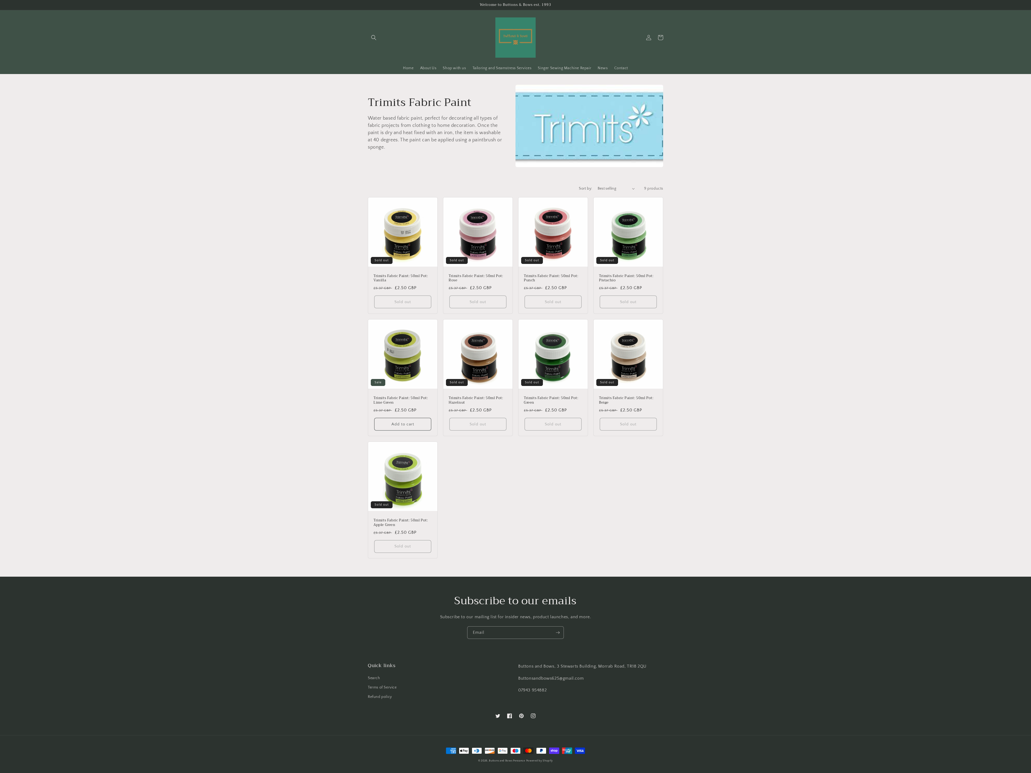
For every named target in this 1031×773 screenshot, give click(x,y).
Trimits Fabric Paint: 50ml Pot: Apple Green (400, 522)
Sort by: (585, 188)
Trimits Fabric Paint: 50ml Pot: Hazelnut (476, 400)
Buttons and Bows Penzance (507, 760)
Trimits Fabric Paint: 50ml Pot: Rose (476, 278)
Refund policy (380, 697)
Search (374, 678)
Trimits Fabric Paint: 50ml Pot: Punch (551, 278)
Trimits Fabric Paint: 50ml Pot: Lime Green (400, 400)
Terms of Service (382, 687)
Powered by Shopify (539, 760)
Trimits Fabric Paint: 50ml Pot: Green (551, 400)
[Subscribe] (558, 632)
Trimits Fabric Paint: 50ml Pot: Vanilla (400, 278)
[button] (374, 37)
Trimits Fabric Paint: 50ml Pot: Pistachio (626, 278)
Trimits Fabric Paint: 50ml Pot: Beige (626, 400)
